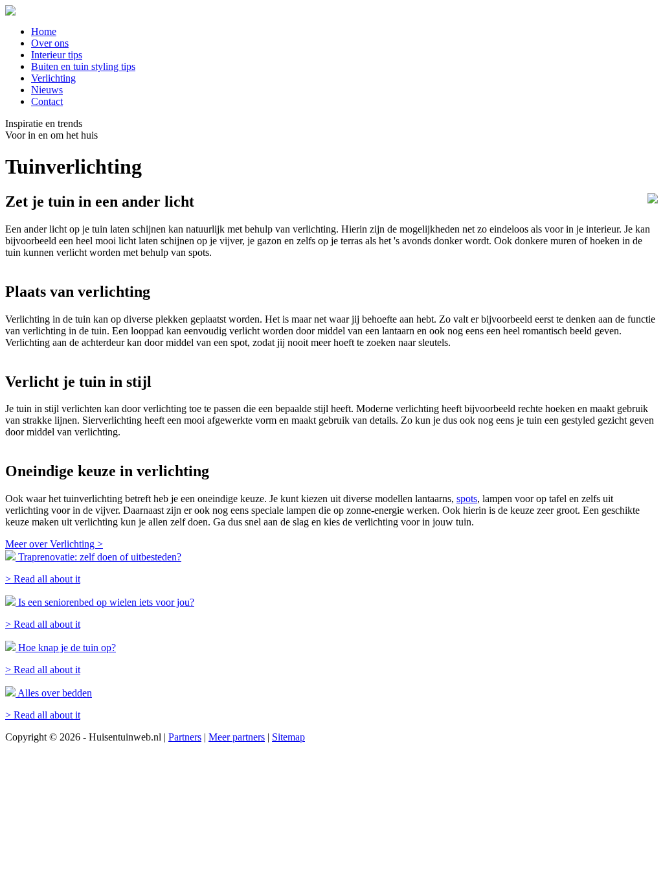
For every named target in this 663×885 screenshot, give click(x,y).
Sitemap (288, 736)
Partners (184, 736)
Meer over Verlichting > (54, 543)
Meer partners (236, 736)
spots (466, 498)
